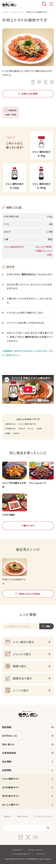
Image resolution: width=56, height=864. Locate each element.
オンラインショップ (44, 816)
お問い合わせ (22, 816)
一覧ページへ (28, 525)
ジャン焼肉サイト (10, 778)
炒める (17, 433)
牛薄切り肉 (10, 428)
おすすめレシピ (9, 735)
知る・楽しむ (8, 744)
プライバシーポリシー (35, 850)
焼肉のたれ (10, 424)
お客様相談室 (9, 752)
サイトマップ (40, 854)
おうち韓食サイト (10, 787)
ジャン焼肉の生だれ (28, 424)
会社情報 (6, 761)
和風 (8, 433)
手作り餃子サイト (10, 796)
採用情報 (6, 770)
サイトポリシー (18, 850)
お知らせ (7, 816)
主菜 (39, 428)
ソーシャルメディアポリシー (21, 854)
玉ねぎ (22, 428)
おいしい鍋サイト (10, 804)
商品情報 (6, 727)
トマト (31, 428)
